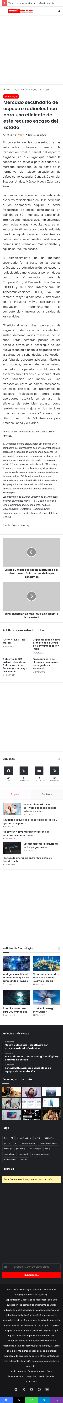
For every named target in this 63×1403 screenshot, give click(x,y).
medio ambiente (28, 1143)
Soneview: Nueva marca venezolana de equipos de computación (26, 833)
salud (47, 1149)
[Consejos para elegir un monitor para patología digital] (11, 1103)
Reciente (47, 794)
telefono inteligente (41, 1154)
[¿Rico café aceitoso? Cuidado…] (11, 1092)
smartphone (9, 1154)
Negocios (31, 1376)
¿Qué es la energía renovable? (44, 1010)
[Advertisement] (31, 49)
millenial (8, 1149)
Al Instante (31, 1381)
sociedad (23, 1154)
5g (5, 1138)
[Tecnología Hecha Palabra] (21, 11)
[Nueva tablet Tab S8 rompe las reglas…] (51, 1115)
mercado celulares (48, 1143)
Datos (49, 1371)
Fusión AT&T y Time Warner (14, 641)
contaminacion (24, 1138)
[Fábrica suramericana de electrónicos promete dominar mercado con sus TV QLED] (11, 1115)
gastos (7, 1143)
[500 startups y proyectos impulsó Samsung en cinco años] (31, 1115)
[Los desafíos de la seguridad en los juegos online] (12, 848)
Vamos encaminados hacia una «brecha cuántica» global (46, 978)
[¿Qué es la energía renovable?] (46, 997)
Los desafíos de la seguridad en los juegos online (41, 845)
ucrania (24, 1159)
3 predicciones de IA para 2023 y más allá (15, 1010)
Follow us (8, 1168)
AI (12, 1138)
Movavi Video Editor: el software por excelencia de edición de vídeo (40, 808)
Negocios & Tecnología (24, 89)
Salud (41, 1376)
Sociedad (50, 1376)
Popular (15, 794)
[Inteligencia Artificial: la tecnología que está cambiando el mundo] (16, 963)
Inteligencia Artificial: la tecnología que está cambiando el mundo (16, 978)
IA (15, 1143)
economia (49, 1138)
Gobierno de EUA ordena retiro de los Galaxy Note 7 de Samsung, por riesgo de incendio (15, 665)
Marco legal (43, 89)
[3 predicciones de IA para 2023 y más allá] (16, 997)
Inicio (8, 89)
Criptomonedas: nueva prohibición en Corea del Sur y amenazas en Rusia (46, 644)
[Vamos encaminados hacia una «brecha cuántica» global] (46, 963)
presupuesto (35, 1149)
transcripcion (10, 1159)
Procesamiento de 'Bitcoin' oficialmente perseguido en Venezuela (45, 663)
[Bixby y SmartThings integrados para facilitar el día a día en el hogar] (31, 1103)
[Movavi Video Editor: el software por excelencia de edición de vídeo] (12, 809)
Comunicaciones (36, 1371)
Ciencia (22, 1371)
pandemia (20, 1149)
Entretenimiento (16, 1376)
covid (37, 1138)
